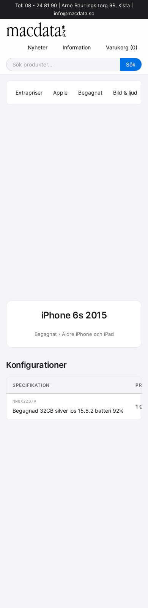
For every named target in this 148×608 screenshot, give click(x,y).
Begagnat (90, 92)
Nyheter (37, 47)
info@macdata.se (74, 13)
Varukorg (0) (121, 47)
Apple (60, 92)
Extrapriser (29, 92)
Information (77, 47)
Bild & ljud (125, 92)
